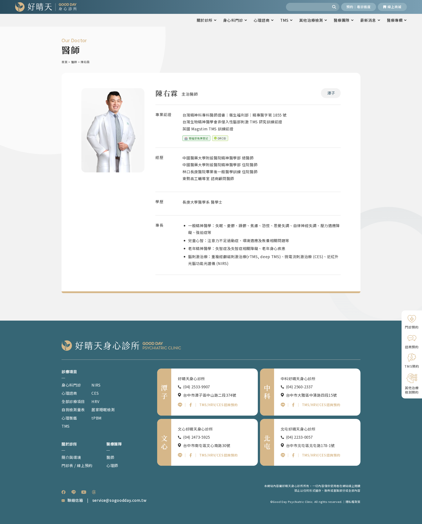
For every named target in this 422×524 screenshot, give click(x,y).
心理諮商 (262, 20)
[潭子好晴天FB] (190, 405)
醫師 (74, 62)
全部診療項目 (73, 401)
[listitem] (63, 492)
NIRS (96, 385)
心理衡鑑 (69, 418)
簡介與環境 (71, 457)
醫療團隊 (342, 20)
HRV (95, 401)
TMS (284, 20)
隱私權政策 (353, 502)
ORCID (222, 138)
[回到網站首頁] (46, 7)
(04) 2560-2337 (299, 386)
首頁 (64, 62)
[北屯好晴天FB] (293, 455)
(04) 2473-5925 (196, 437)
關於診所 (205, 20)
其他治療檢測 (311, 20)
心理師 (112, 465)
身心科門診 (233, 20)
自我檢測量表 (73, 409)
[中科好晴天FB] (293, 405)
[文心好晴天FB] (190, 455)
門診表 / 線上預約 (77, 465)
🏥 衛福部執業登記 (196, 138)
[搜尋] (334, 7)
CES (95, 393)
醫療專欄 (395, 20)
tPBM (96, 418)
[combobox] (308, 7)
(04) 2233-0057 (299, 437)
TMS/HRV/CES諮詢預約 (218, 404)
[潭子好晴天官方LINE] (180, 405)
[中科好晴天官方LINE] (283, 405)
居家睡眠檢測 (103, 409)
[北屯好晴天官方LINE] (283, 455)
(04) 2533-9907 (196, 386)
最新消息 (368, 20)
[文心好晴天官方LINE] (180, 455)
